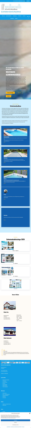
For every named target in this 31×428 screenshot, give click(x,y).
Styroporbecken (5, 384)
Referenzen (19, 92)
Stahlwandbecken (5, 386)
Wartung (4, 411)
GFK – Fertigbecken (15, 276)
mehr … (5, 162)
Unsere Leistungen (10, 92)
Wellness (5, 178)
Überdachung (4, 393)
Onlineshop (5, 215)
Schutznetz (4, 397)
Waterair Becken (5, 385)
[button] (29, 413)
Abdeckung (5, 158)
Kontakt (8, 96)
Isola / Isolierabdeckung (6, 394)
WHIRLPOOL (4, 405)
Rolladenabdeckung (5, 395)
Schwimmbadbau (6, 137)
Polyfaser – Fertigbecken (15, 250)
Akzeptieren (15, 420)
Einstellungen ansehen (15, 424)
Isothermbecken (5, 382)
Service (5, 194)
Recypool (4, 383)
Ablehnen (15, 422)
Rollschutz (4, 396)
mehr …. (5, 142)
